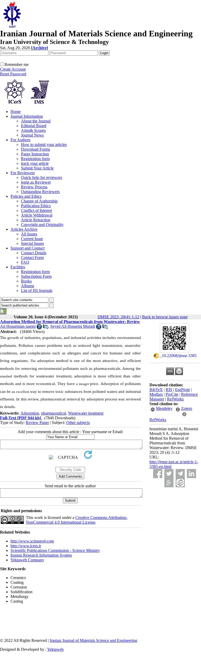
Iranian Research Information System (41, 555)
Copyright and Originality (42, 224)
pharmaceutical (53, 413)
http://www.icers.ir (25, 546)
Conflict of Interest (36, 210)
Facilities (17, 267)
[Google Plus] (169, 482)
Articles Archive (23, 229)
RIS (169, 389)
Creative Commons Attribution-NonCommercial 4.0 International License (76, 519)
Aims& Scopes (33, 130)
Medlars (156, 394)
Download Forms (35, 149)
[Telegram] (180, 473)
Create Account (13, 69)
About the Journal (36, 121)
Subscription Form (36, 276)
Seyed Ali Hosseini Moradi (72, 326)
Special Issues (32, 243)
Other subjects (78, 422)
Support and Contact (27, 248)
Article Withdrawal (36, 215)
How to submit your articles (44, 144)
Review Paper (37, 422)
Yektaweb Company (27, 560)
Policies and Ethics (26, 196)
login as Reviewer (36, 182)
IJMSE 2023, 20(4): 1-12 (118, 317)
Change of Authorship (39, 201)
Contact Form (32, 257)
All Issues (29, 234)
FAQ (25, 262)
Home (15, 111)
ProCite (172, 394)
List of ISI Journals (36, 290)
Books (26, 281)
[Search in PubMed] (45, 328)
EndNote (182, 389)
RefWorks (175, 399)
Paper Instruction (35, 154)
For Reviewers (22, 173)
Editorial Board (33, 125)
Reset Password (13, 74)
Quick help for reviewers (41, 177)
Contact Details (33, 253)
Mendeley (164, 408)
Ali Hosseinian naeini (18, 326)
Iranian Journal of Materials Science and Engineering (93, 640)
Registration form (35, 158)
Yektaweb (55, 649)
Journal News (32, 135)
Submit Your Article (37, 168)
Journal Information (26, 116)
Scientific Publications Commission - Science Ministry (55, 550)
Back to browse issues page (165, 317)
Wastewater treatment (85, 413)
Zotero (186, 408)
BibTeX (156, 389)
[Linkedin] (191, 473)
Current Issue (32, 238)
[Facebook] (157, 473)
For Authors (20, 140)
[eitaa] (180, 482)
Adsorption (29, 413)
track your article (35, 163)
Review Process (34, 187)
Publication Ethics (36, 205)
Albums (27, 286)
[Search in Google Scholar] (39, 328)
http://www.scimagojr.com (32, 541)
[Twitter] (169, 473)
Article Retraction (35, 220)
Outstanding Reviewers (40, 191)
